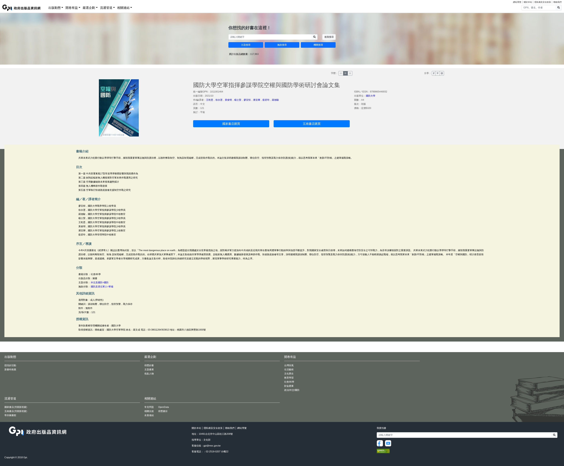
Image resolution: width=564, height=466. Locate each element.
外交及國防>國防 (100, 282)
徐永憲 (219, 100)
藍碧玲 (266, 100)
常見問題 (149, 407)
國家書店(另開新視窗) (15, 407)
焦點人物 (149, 373)
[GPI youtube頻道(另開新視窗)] (389, 443)
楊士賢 (237, 100)
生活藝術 (289, 369)
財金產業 (289, 386)
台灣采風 (289, 365)
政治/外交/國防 (291, 390)
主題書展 (149, 369)
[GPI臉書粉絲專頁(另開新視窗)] (380, 443)
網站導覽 (517, 2)
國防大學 (370, 96)
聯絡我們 (557, 2)
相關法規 (149, 411)
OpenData (163, 407)
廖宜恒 (247, 100)
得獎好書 (149, 365)
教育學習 (289, 377)
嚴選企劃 (89, 7)
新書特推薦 (10, 369)
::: (45, 7)
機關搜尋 (318, 45)
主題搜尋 (245, 45)
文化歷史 (289, 373)
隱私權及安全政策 (542, 2)
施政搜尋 (282, 45)
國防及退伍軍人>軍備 (102, 286)
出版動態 (54, 7)
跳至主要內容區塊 (8, 1)
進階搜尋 (329, 37)
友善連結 (149, 415)
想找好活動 (10, 365)
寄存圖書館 (10, 415)
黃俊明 (228, 100)
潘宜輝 (256, 100)
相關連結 (123, 7)
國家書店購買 (231, 123)
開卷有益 (72, 7)
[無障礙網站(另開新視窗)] (383, 451)
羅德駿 (275, 100)
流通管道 (106, 7)
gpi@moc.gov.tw (212, 445)
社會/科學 (289, 382)
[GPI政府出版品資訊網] (21, 8)
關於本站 (528, 2)
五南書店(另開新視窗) (15, 411)
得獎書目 (163, 411)
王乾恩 (209, 100)
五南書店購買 (311, 123)
